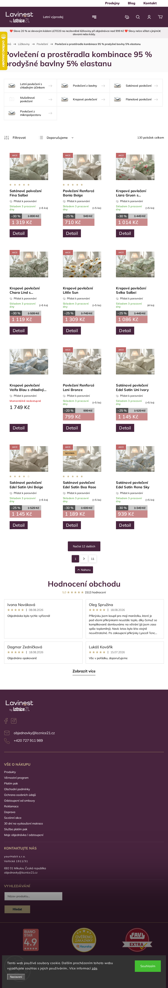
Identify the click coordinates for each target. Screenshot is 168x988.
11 (92, 559)
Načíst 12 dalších (84, 546)
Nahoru (86, 570)
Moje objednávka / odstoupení (23, 835)
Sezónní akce (13, 818)
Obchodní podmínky (17, 789)
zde (94, 968)
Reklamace (11, 806)
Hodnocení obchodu (84, 583)
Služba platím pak (15, 829)
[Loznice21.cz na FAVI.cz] (137, 940)
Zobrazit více (84, 671)
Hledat (17, 909)
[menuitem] (112, 3)
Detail (19, 233)
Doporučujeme (57, 138)
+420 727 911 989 (28, 740)
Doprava (9, 812)
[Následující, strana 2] (84, 558)
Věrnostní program (16, 778)
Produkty (10, 772)
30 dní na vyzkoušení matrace (23, 823)
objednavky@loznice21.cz (34, 733)
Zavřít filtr (15, 138)
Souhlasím (147, 966)
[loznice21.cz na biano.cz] (30, 940)
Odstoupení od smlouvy (19, 800)
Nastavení (16, 976)
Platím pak (11, 783)
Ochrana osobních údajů (20, 795)
